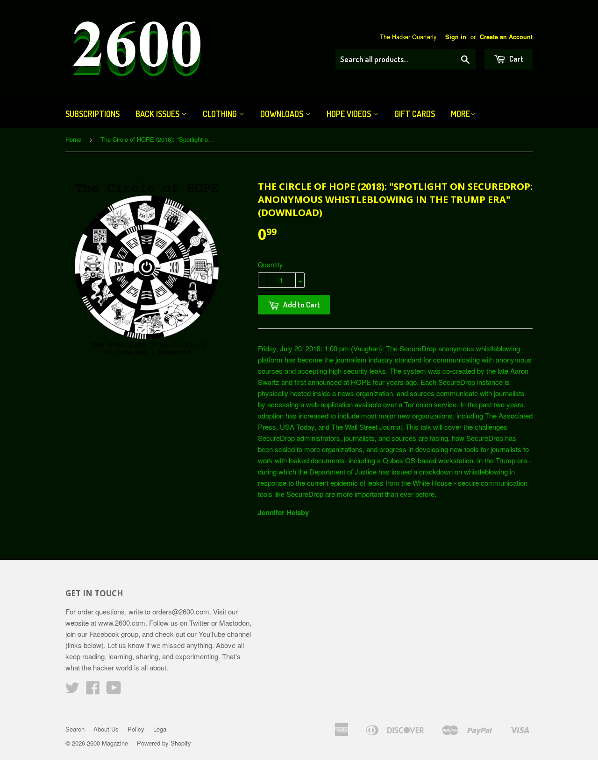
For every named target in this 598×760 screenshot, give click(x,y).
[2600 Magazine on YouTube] (114, 690)
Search (75, 729)
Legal (160, 729)
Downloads (282, 114)
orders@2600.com (180, 611)
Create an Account (506, 37)
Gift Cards (414, 114)
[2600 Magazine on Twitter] (72, 690)
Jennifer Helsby (283, 512)
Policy (136, 729)
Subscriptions (92, 114)
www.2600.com (121, 623)
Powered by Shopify (164, 743)
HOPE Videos (350, 114)
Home (73, 139)
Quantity (270, 264)
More (460, 114)
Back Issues (158, 114)
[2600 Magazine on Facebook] (93, 690)
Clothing (221, 114)
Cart (515, 58)
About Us (106, 729)
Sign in (455, 37)
